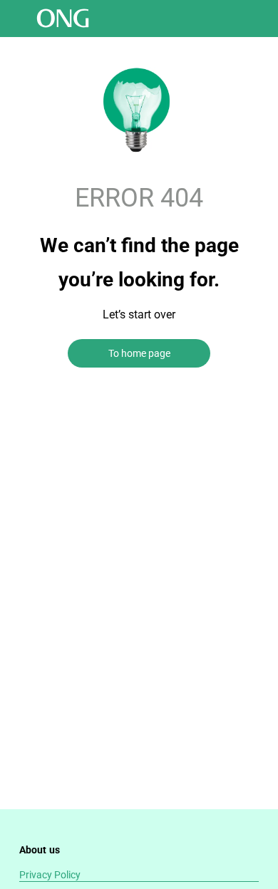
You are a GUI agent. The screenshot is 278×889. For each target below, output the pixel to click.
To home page (139, 353)
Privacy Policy (50, 874)
